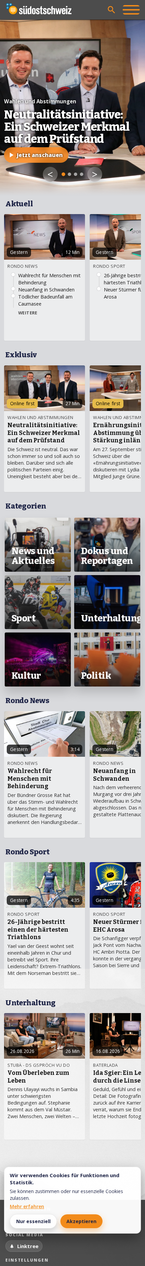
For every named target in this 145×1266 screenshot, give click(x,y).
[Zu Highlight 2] (69, 174)
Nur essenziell (33, 1221)
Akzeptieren (81, 1221)
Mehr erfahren (27, 1206)
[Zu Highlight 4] (81, 174)
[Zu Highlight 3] (75, 174)
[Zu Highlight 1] (63, 174)
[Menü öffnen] (131, 10)
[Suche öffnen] (112, 9)
